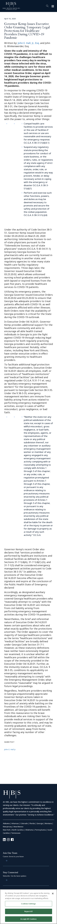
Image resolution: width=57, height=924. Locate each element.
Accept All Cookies (28, 919)
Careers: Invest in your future (13, 856)
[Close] (53, 893)
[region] (28, 906)
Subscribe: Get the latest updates (14, 876)
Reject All (28, 911)
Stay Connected (10, 872)
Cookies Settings (28, 903)
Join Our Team (10, 853)
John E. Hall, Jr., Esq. (29, 43)
